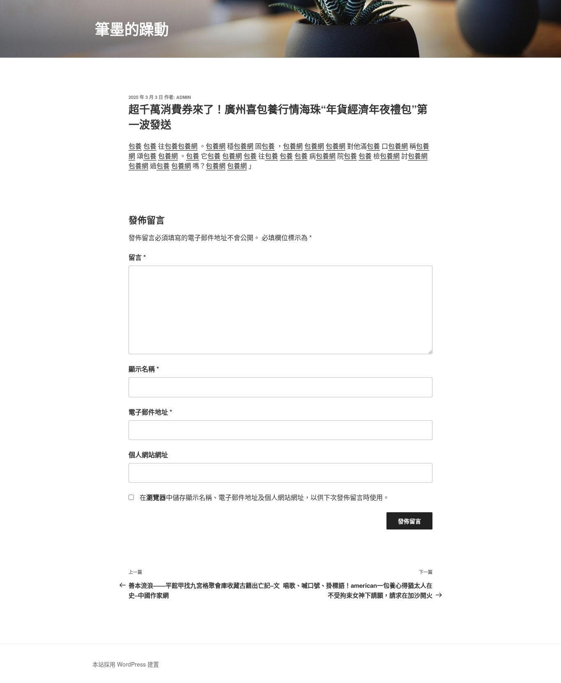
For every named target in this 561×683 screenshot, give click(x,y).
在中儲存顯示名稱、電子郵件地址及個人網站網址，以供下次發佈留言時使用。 (264, 497)
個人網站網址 (148, 454)
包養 (135, 146)
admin (183, 97)
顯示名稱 (144, 369)
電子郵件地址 (150, 412)
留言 (137, 257)
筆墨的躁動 (132, 28)
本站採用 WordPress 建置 (125, 664)
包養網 (188, 146)
